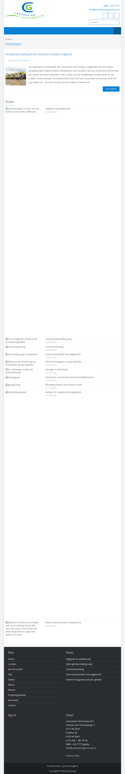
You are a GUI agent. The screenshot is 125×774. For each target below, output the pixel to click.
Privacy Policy (72, 755)
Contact (12, 705)
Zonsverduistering (54, 346)
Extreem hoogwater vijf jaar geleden (63, 361)
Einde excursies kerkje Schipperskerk (63, 622)
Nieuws (11, 689)
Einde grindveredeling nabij (58, 338)
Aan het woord (15, 669)
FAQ (10, 674)
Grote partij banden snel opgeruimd (62, 354)
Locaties (12, 664)
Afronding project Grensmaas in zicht (63, 384)
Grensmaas (70, 771)
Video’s (11, 684)
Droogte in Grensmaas (56, 369)
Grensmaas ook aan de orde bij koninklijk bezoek (69, 377)
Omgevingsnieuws (17, 695)
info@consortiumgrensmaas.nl (104, 9)
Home (8, 39)
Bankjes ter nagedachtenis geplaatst (63, 392)
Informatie (13, 700)
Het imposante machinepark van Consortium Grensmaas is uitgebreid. (38, 54)
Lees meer (110, 88)
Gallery (11, 679)
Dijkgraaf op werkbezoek (57, 108)
